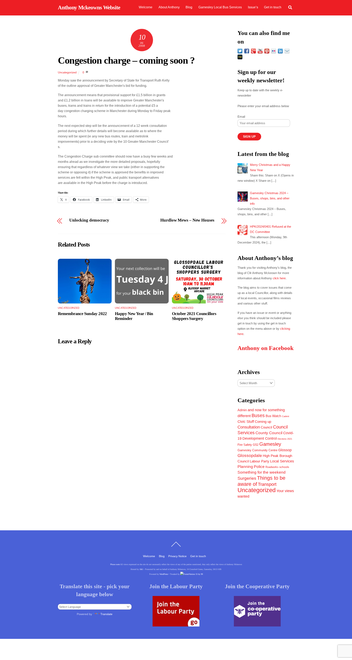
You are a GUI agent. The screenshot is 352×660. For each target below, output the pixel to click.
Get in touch (272, 7)
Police (259, 466)
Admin (242, 410)
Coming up (263, 422)
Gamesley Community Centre (257, 450)
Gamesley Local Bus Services (220, 7)
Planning (245, 466)
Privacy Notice (177, 556)
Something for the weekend (262, 472)
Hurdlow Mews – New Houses (187, 220)
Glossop (285, 450)
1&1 (141, 569)
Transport (267, 484)
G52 (255, 444)
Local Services (282, 461)
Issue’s (253, 7)
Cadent (285, 416)
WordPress (164, 574)
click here (279, 278)
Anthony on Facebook (266, 348)
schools (284, 467)
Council (266, 427)
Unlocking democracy (89, 220)
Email (241, 116)
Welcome (145, 7)
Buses (258, 415)
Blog (189, 7)
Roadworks (271, 467)
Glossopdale (250, 455)
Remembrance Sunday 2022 (82, 313)
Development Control (259, 438)
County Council (268, 433)
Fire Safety (245, 444)
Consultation (249, 427)
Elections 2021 (285, 439)
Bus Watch (273, 416)
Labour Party (259, 461)
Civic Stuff (246, 422)
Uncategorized (67, 72)
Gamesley (270, 444)
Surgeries (247, 478)
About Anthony (169, 7)
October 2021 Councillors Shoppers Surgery (194, 316)
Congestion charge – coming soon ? (126, 60)
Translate (106, 614)
